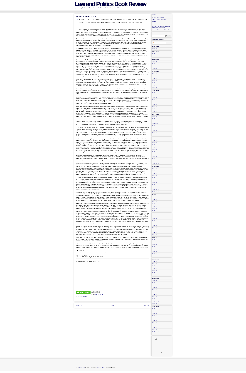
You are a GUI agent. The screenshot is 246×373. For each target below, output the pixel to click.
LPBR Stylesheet (156, 21)
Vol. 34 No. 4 (155, 68)
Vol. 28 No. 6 (155, 208)
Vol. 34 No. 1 (155, 61)
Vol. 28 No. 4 (155, 203)
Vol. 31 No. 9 (155, 134)
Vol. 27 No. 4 (155, 227)
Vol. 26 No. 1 (155, 239)
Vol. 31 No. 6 (155, 128)
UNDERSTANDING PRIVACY (86, 16)
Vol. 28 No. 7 (155, 210)
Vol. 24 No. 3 (155, 285)
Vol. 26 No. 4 (155, 246)
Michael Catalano (101, 367)
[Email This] (92, 292)
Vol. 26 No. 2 (155, 242)
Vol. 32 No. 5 (155, 101)
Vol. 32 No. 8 (155, 108)
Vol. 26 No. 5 (155, 249)
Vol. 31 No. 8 (155, 132)
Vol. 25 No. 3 (155, 265)
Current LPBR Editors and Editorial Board (161, 29)
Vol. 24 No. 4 (155, 287)
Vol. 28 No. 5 (155, 206)
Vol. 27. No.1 (155, 234)
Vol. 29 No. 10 (155, 189)
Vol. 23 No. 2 (155, 311)
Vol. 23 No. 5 (155, 317)
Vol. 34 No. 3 (155, 66)
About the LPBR (156, 24)
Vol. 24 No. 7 (155, 294)
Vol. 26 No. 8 (155, 255)
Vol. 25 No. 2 (155, 263)
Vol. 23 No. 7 (155, 322)
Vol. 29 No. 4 (155, 175)
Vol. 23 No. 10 (155, 329)
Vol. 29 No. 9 (155, 187)
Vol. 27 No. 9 (155, 216)
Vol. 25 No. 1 (155, 261)
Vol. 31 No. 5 (155, 125)
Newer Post (79, 305)
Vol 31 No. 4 (155, 123)
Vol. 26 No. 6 (155, 251)
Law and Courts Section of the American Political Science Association (161, 27)
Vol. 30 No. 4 (155, 147)
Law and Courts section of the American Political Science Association (162, 353)
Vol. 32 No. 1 (155, 92)
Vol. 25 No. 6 (155, 272)
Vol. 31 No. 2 (155, 118)
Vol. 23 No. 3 (155, 313)
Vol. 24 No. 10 (155, 301)
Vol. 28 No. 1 (155, 196)
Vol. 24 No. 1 (155, 280)
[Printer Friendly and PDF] (83, 292)
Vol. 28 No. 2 (155, 199)
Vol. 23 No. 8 (155, 324)
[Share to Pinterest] (99, 292)
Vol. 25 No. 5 (155, 270)
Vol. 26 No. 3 (155, 244)
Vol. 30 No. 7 (155, 154)
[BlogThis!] (94, 292)
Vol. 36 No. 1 (155, 48)
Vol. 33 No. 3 (155, 78)
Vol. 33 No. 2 (155, 75)
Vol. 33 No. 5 (155, 82)
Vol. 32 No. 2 (155, 95)
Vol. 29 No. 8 (155, 184)
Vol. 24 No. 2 (155, 282)
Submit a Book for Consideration (159, 19)
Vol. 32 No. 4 (155, 99)
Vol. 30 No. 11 (155, 163)
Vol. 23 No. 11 (155, 331)
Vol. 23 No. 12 (155, 334)
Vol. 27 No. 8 (155, 218)
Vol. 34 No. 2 (155, 63)
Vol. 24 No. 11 (155, 303)
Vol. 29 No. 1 (155, 168)
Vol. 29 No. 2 (155, 170)
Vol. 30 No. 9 (155, 158)
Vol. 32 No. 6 (155, 104)
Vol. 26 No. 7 (155, 253)
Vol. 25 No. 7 (155, 275)
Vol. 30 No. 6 (155, 151)
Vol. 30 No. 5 (155, 149)
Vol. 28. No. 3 (155, 201)
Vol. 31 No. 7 (155, 130)
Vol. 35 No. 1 (155, 53)
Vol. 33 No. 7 (155, 87)
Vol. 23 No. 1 (155, 308)
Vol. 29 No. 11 (155, 191)
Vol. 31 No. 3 (155, 121)
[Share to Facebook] (97, 292)
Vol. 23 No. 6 (155, 320)
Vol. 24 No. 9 (155, 298)
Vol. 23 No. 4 (155, 315)
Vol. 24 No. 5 (155, 289)
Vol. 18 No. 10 (99, 294)
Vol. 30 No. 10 (155, 161)
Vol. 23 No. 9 (155, 327)
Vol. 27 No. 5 (155, 225)
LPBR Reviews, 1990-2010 (158, 17)
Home (112, 305)
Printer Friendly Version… (82, 296)
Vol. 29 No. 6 (155, 180)
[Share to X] (96, 292)
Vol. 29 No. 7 (155, 182)
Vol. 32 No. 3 (155, 97)
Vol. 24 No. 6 (155, 291)
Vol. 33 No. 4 (155, 80)
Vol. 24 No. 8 (155, 296)
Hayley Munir (81, 367)
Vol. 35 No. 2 (155, 56)
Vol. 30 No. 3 (155, 144)
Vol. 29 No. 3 (155, 173)
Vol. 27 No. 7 (155, 220)
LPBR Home (155, 14)
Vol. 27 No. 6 (155, 223)
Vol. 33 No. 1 (155, 73)
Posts (155, 42)
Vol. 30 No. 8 (155, 156)
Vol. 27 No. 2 (155, 232)
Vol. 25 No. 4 (155, 268)
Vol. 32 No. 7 (155, 106)
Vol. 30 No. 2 (155, 142)
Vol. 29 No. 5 (155, 177)
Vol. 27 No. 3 (155, 229)
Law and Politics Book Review (110, 3)
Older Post (146, 305)
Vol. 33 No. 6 (155, 85)
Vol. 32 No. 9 (155, 111)
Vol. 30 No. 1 (155, 140)
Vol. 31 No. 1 (155, 116)
